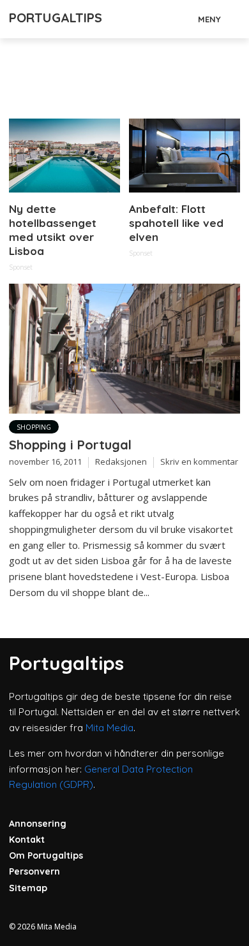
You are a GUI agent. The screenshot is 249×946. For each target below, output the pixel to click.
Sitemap (28, 888)
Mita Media (109, 728)
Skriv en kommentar (199, 461)
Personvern (34, 871)
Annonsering (37, 823)
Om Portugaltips (46, 855)
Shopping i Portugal (70, 445)
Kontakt (27, 839)
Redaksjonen (121, 461)
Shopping (34, 427)
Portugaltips (55, 17)
